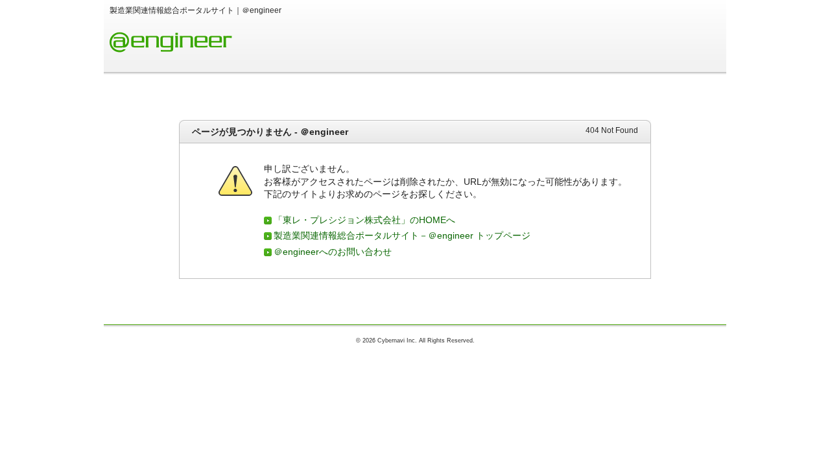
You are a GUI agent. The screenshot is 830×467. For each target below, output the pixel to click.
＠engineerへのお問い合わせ (333, 251)
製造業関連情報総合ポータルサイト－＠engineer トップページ (402, 235)
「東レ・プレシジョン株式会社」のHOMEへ (364, 220)
